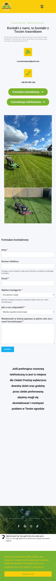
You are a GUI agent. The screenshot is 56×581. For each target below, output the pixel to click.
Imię (4, 249)
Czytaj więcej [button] (37, 567)
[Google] (24, 526)
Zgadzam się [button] (28, 574)
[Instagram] (31, 526)
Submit (7, 349)
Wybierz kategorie (12, 290)
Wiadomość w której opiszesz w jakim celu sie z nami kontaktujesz (26, 320)
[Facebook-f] (18, 526)
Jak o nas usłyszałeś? (13, 307)
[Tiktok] (37, 526)
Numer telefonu (10, 261)
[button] (28, 92)
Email (5, 278)
